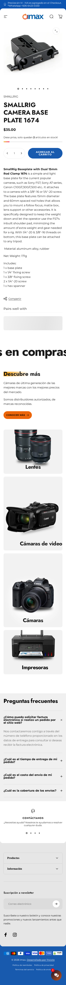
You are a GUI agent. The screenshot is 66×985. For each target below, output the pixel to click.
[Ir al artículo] (18, 89)
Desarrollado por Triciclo (41, 959)
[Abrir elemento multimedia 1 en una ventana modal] (56, 31)
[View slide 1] (27, 833)
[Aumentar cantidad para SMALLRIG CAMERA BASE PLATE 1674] (21, 153)
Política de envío (43, 969)
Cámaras (33, 620)
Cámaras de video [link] (41, 543)
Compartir (14, 298)
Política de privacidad (44, 965)
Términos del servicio (24, 969)
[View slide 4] (39, 833)
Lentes (33, 467)
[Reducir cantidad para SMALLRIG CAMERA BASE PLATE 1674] (7, 153)
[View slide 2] (31, 833)
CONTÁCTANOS (33, 818)
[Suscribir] (56, 903)
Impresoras (35, 667)
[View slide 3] (35, 833)
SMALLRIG (11, 96)
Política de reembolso (22, 965)
